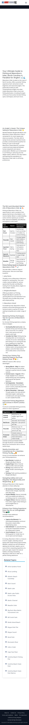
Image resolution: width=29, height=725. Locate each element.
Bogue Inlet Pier (13, 627)
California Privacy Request (14, 717)
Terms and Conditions (7, 715)
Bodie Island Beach (14, 622)
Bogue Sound (12, 632)
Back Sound (11, 583)
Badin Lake (11, 588)
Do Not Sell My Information (14, 720)
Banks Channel (12, 600)
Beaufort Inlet (12, 605)
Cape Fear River (13, 652)
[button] (26, 2)
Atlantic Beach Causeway (12, 577)
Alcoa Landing (12, 571)
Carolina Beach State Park (14, 665)
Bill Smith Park (12, 617)
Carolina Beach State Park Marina (14, 672)
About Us (6, 712)
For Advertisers (23, 715)
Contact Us (13, 712)
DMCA (16, 715)
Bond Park (11, 637)
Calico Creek (12, 647)
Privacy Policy (21, 712)
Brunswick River (13, 642)
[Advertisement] (14, 113)
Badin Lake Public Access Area (13, 594)
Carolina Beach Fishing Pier (15, 658)
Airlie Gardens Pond (14, 566)
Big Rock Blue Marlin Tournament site (14, 611)
